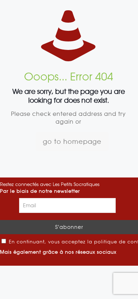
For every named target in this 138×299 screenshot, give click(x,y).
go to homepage (72, 141)
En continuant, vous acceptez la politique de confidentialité (72, 241)
